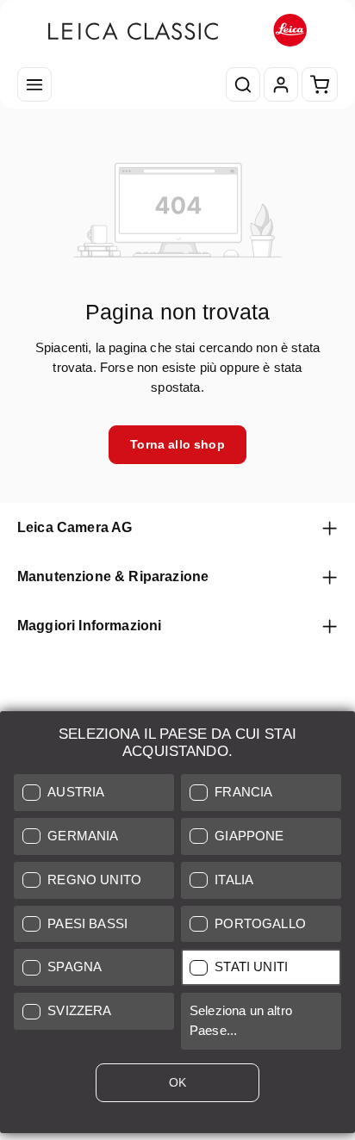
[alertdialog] (177, 925)
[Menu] (34, 84)
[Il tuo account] (281, 84)
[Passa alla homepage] (177, 30)
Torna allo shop (177, 444)
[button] (94, 792)
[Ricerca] (243, 84)
